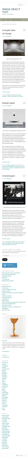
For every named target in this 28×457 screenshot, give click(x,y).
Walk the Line (5, 300)
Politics (13, 241)
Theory (4, 409)
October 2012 (5, 434)
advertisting (7, 243)
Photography (9, 241)
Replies (21, 96)
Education (4, 373)
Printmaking (5, 397)
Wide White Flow (15, 96)
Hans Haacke (18, 94)
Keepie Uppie (8, 103)
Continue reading (6, 91)
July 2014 (4, 420)
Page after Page (6, 310)
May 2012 (4, 442)
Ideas (3, 381)
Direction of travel (6, 305)
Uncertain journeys (6, 295)
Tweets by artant (5, 357)
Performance (5, 392)
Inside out (4, 277)
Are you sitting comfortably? (9, 274)
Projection (4, 398)
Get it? (3, 294)
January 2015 (5, 417)
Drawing (4, 372)
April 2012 (4, 443)
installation (4, 96)
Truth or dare (5, 288)
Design (4, 370)
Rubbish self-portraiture (8, 280)
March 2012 (5, 445)
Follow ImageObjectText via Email (11, 249)
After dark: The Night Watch (9, 303)
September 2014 (6, 418)
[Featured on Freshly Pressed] (9, 267)
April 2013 (4, 428)
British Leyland (15, 243)
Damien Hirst (5, 166)
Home (3, 19)
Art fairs (4, 364)
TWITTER (4, 355)
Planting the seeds (6, 286)
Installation (8, 94)
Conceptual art (5, 369)
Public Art (4, 400)
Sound (3, 403)
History (4, 380)
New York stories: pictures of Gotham (11, 272)
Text (16, 241)
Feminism (4, 375)
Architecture (5, 362)
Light (3, 389)
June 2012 (4, 440)
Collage (4, 367)
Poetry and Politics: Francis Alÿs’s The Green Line (14, 302)
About (8, 19)
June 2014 (4, 421)
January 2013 (5, 429)
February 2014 (5, 423)
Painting (4, 391)
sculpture (9, 96)
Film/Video (4, 376)
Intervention (5, 386)
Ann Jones (4, 340)
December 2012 (6, 431)
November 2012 (6, 432)
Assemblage (5, 365)
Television (4, 406)
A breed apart (8, 175)
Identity (4, 383)
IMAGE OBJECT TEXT (11, 10)
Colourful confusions (7, 297)
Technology (5, 405)
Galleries (4, 378)
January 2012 (5, 448)
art (15, 94)
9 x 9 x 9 (20, 165)
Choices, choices (6, 291)
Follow (4, 259)
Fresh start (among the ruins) (9, 289)
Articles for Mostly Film (16, 19)
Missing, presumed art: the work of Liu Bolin (12, 292)
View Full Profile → (6, 351)
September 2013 (6, 426)
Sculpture (13, 165)
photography (8, 244)
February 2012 (5, 446)
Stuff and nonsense (6, 276)
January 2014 (5, 424)
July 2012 (4, 439)
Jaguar (3, 244)
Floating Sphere (11, 166)
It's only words (5, 279)
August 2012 (5, 437)
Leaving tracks (5, 299)
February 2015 (5, 415)
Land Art (4, 387)
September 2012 (6, 435)
